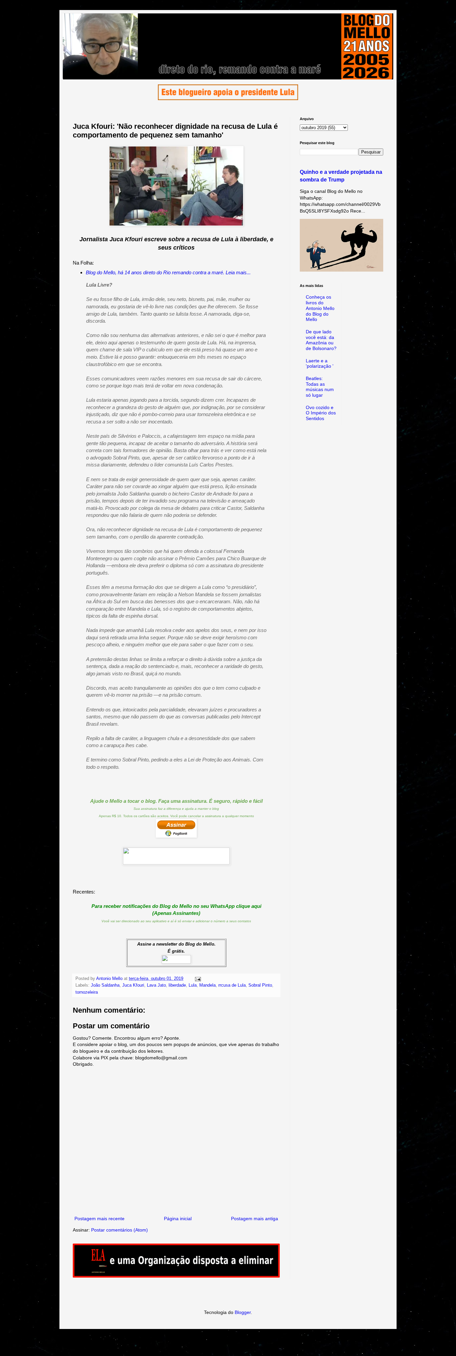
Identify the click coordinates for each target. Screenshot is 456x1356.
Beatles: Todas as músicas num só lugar (320, 387)
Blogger (243, 1312)
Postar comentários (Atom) (119, 1230)
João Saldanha (105, 985)
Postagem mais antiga (254, 1218)
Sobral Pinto (260, 985)
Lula (193, 985)
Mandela (207, 985)
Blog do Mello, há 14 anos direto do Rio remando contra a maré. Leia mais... (168, 272)
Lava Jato (156, 985)
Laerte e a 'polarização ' (319, 363)
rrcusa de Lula (232, 985)
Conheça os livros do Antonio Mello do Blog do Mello (320, 308)
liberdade (177, 985)
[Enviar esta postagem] (197, 978)
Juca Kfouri (133, 985)
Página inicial (178, 1218)
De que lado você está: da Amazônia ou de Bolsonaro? (321, 340)
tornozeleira (86, 992)
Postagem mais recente (99, 1218)
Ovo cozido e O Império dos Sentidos (321, 413)
